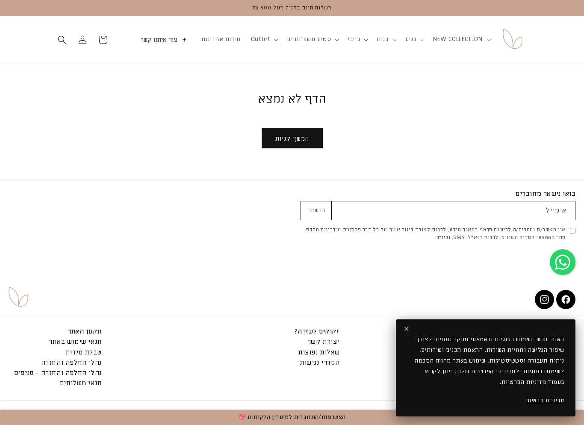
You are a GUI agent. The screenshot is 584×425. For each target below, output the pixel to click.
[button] (461, 39)
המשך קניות (292, 138)
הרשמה (316, 210)
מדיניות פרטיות (545, 400)
